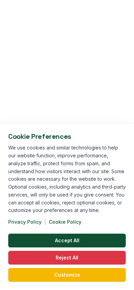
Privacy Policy (25, 222)
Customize (67, 275)
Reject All (67, 257)
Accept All (67, 240)
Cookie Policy (65, 222)
